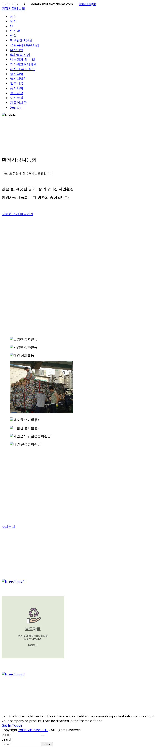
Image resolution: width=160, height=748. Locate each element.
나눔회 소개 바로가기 (17, 214)
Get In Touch (12, 725)
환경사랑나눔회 (13, 8)
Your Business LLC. (33, 730)
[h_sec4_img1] (80, 581)
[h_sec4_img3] (80, 674)
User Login (87, 4)
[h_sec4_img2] (80, 627)
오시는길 (8, 526)
